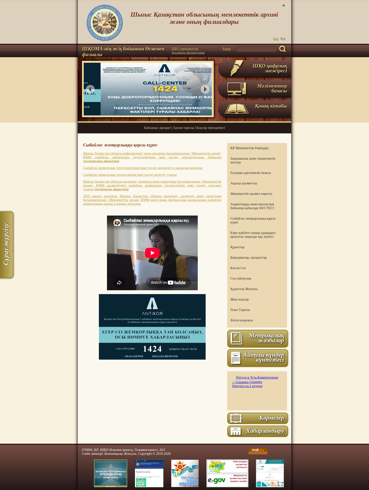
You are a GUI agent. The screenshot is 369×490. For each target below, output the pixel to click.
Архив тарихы (183, 128)
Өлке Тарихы (240, 310)
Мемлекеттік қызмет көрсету (251, 193)
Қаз (275, 39)
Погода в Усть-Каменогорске (257, 377)
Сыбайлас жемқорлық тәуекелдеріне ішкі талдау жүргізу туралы (130, 174)
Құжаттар (237, 247)
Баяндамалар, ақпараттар (248, 257)
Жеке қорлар (239, 299)
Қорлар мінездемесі (210, 128)
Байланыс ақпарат (157, 128)
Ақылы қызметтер (243, 183)
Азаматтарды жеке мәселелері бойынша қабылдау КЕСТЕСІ (252, 206)
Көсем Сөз (238, 268)
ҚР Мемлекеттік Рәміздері (249, 148)
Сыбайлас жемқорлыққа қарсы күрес (252, 220)
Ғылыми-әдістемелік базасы (250, 173)
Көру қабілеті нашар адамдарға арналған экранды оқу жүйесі (253, 234)
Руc (283, 39)
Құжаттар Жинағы (244, 289)
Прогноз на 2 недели (247, 386)
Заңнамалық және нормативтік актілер (252, 160)
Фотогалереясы (241, 320)
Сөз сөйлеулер (240, 278)
